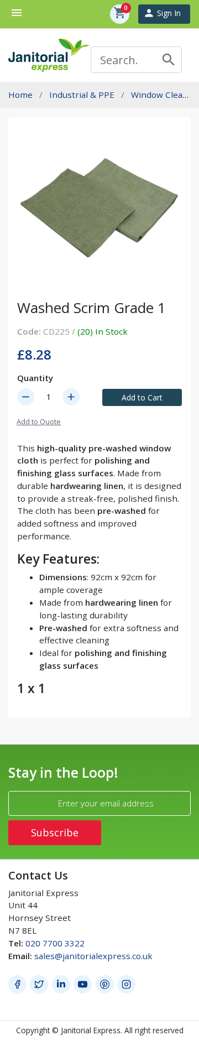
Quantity (35, 377)
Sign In (162, 13)
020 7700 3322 (55, 943)
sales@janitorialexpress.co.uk (93, 955)
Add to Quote (39, 421)
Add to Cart (142, 397)
